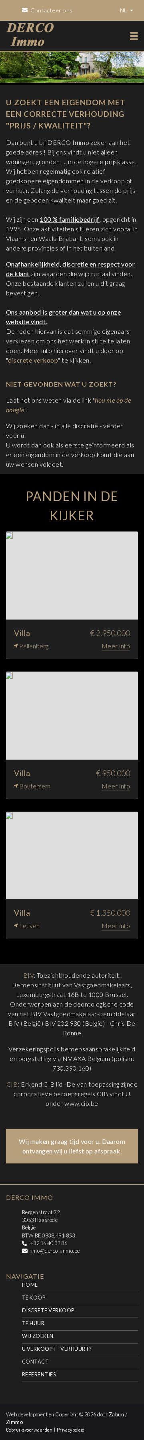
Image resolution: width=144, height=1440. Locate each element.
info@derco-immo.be (55, 1250)
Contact (35, 1361)
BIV (28, 975)
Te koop (33, 1297)
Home (30, 1285)
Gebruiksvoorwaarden (30, 1429)
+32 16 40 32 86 (48, 1243)
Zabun (116, 1414)
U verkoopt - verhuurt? (57, 1349)
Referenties (39, 1374)
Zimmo (14, 1422)
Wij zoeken (38, 1336)
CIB (12, 1084)
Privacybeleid (71, 1429)
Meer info (116, 646)
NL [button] (124, 10)
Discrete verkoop (48, 1310)
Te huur (33, 1323)
